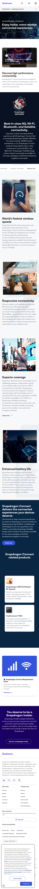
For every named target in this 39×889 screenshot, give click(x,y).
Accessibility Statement (8, 833)
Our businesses (24, 802)
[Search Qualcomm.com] (22, 3)
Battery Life (31, 168)
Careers (22, 793)
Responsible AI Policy (21, 833)
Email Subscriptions (25, 806)
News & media (24, 799)
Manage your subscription (8, 824)
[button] (24, 9)
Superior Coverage (17, 168)
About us (23, 790)
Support (4, 793)
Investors (23, 796)
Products (4, 790)
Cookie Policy (20, 830)
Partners (4, 796)
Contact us (5, 799)
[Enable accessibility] (3, 885)
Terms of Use (5, 830)
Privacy (13, 830)
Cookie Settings (17, 878)
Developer (4, 802)
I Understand (26, 883)
